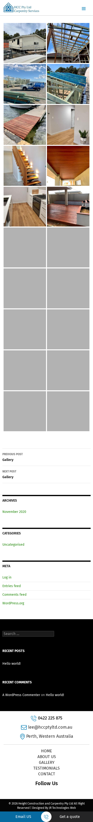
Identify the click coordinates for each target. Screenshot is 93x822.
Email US (23, 816)
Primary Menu (83, 8)
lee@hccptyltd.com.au (50, 727)
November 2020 (14, 512)
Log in (6, 577)
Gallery (12, 457)
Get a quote (70, 816)
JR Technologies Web (62, 808)
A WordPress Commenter (21, 695)
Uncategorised (13, 545)
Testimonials (46, 768)
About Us (46, 756)
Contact (46, 774)
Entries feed (11, 586)
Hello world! (11, 664)
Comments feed (14, 595)
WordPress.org (13, 603)
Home (46, 751)
